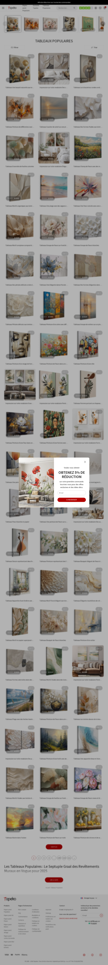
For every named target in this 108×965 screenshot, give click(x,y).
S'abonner (71, 500)
